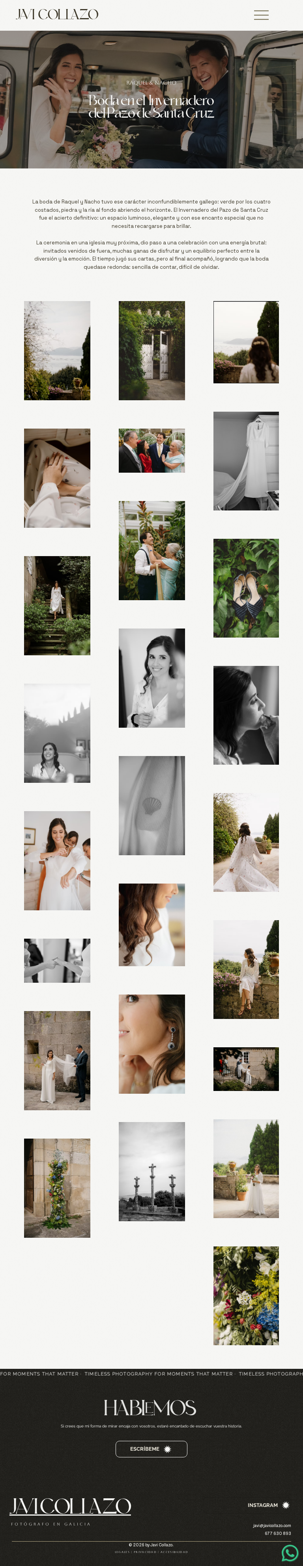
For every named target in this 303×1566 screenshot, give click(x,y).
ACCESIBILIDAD (174, 1552)
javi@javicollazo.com (272, 1525)
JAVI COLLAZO (57, 15)
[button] (261, 15)
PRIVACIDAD (145, 1552)
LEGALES (122, 1552)
